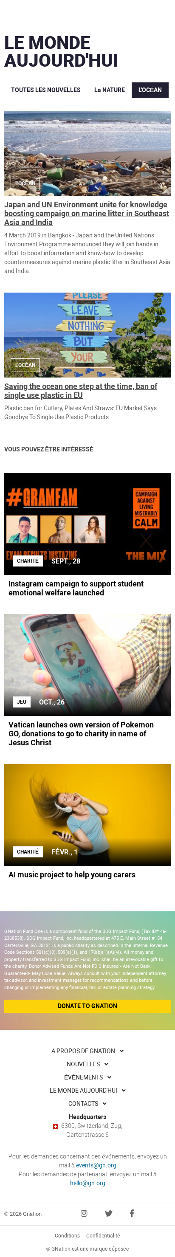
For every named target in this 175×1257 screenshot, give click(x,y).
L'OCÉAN (150, 90)
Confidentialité (103, 1236)
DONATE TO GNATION (87, 1006)
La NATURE (109, 90)
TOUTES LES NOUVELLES (46, 90)
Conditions (67, 1236)
